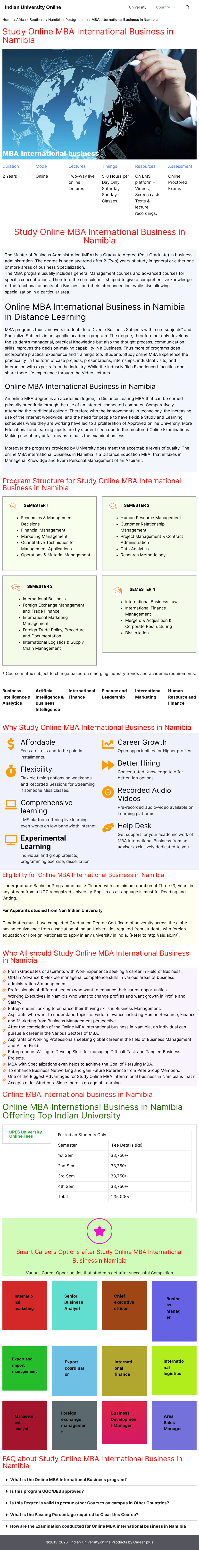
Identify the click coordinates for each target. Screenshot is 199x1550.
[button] (99, 1480)
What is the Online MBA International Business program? (68, 1479)
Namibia (55, 19)
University (137, 7)
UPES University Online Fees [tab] (25, 1134)
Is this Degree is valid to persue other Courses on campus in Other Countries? (89, 1502)
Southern (37, 19)
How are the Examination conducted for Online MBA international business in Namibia (98, 1526)
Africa (21, 19)
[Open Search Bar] (187, 7)
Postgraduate (77, 19)
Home (7, 19)
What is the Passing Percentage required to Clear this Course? (74, 1514)
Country (163, 7)
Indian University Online (33, 7)
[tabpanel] (123, 1169)
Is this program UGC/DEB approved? (47, 1491)
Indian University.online (91, 1542)
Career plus (143, 1542)
